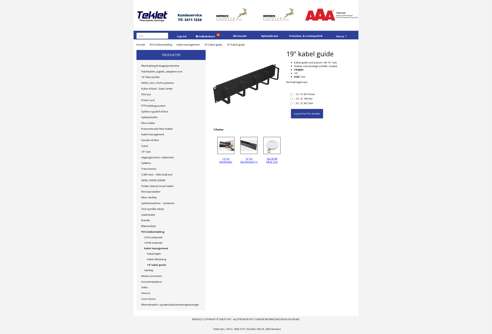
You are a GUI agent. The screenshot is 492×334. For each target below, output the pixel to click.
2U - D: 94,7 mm (303, 103)
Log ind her (300, 113)
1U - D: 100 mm (303, 98)
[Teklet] (152, 13)
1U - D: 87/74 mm (304, 94)
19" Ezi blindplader (225, 160)
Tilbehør (218, 129)
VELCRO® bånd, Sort (272, 160)
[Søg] (166, 35)
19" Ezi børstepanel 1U (249, 160)
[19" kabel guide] (246, 84)
